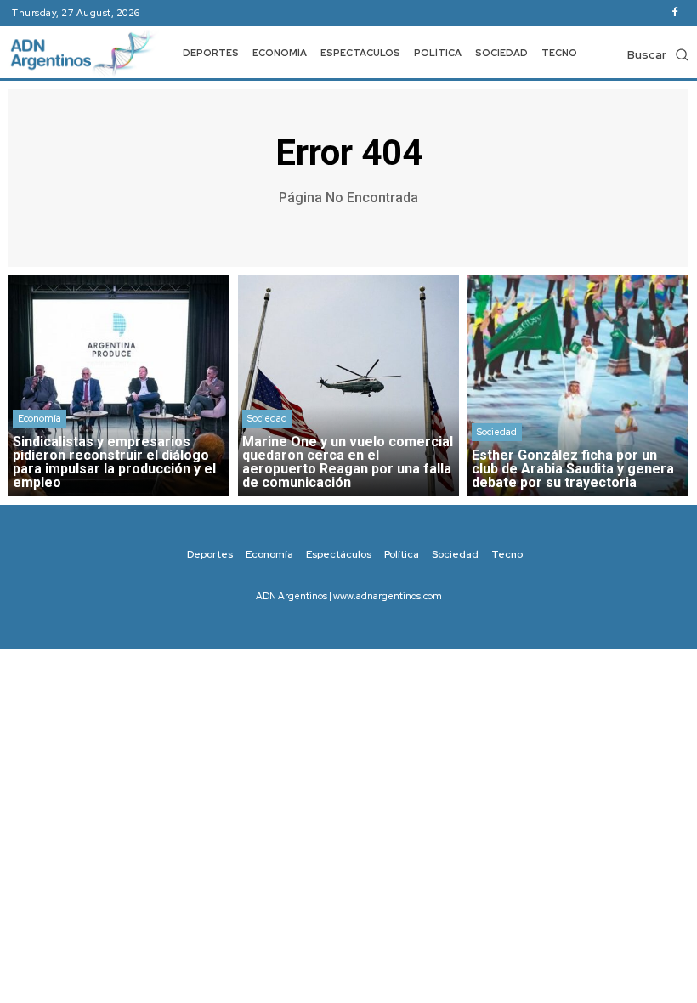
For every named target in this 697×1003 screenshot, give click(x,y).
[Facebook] (675, 13)
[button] (657, 54)
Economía (39, 418)
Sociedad (267, 418)
